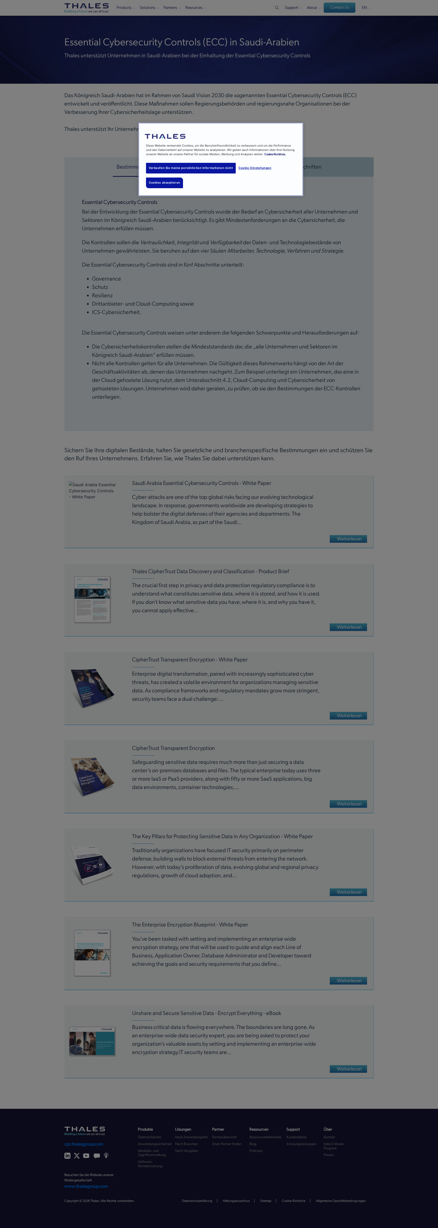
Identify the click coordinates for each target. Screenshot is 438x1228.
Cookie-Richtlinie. (275, 154)
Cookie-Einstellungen (255, 168)
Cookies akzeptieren (164, 182)
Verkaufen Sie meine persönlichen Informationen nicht (191, 168)
